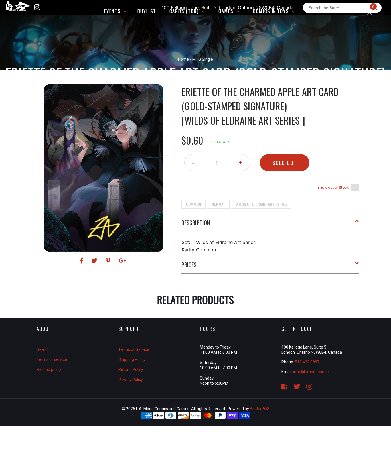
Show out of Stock (333, 187)
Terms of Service (133, 349)
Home (183, 59)
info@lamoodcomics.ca (314, 371)
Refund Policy (130, 369)
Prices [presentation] (189, 264)
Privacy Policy (130, 379)
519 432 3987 (307, 362)
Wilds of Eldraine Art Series (261, 204)
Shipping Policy (131, 359)
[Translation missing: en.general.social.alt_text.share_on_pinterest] (109, 260)
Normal (218, 204)
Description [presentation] (195, 222)
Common (193, 204)
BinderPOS (260, 408)
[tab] (270, 224)
